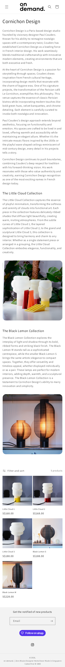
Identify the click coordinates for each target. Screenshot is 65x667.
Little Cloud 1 (8, 509)
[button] (6, 7)
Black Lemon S (39, 551)
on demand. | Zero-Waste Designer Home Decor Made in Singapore (33, 661)
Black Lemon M (9, 592)
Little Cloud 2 (39, 509)
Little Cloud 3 (8, 551)
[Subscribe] (51, 621)
